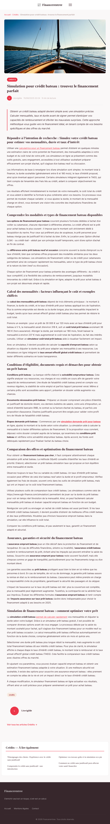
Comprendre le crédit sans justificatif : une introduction (25, 767)
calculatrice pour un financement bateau (39, 148)
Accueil (7, 15)
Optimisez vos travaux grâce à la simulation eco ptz (80, 757)
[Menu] (70, 5)
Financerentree (49, 5)
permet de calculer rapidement (51, 617)
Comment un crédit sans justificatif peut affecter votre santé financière (79, 764)
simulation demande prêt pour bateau (81, 421)
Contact (35, 808)
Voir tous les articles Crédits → (22, 724)
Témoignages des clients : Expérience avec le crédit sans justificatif (29, 758)
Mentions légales (21, 808)
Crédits (15, 15)
